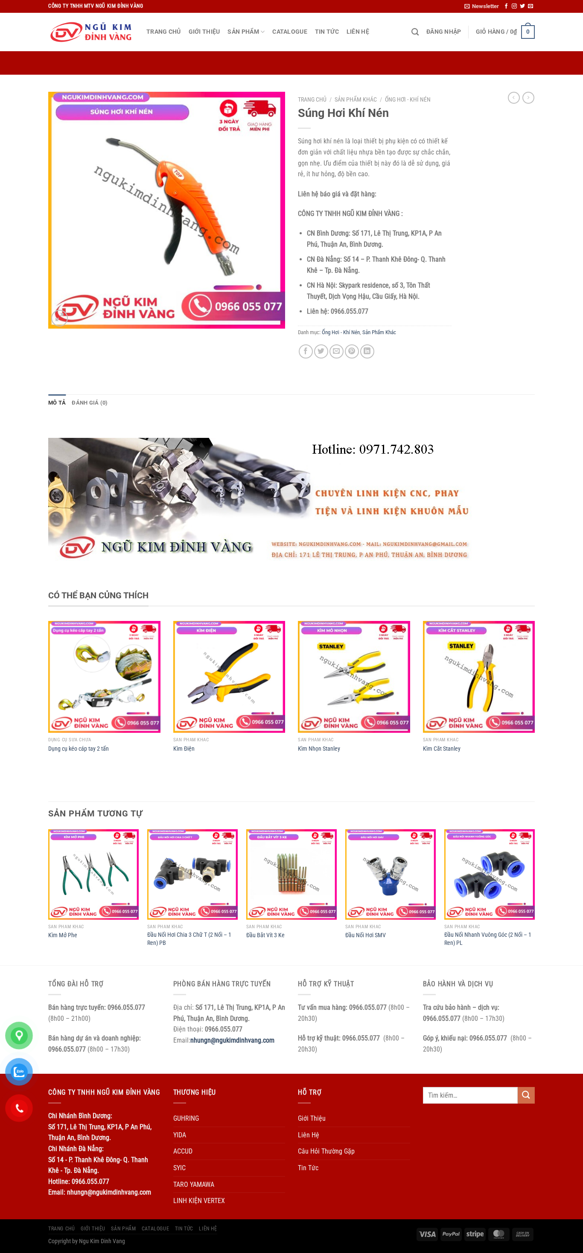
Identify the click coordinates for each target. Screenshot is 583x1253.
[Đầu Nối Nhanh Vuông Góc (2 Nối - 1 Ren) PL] (489, 874)
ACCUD (182, 1151)
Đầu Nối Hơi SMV (365, 935)
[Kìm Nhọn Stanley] (354, 677)
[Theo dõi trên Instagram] (514, 6)
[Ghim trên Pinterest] (352, 351)
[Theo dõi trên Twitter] (522, 6)
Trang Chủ (163, 31)
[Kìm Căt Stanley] (479, 677)
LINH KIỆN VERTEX (199, 1201)
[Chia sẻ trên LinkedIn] (367, 351)
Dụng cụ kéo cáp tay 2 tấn (78, 748)
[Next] (534, 896)
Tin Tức (327, 31)
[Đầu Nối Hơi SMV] (390, 874)
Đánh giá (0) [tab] (90, 402)
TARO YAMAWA (193, 1184)
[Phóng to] (59, 318)
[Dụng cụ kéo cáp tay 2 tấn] (104, 677)
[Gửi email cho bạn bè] (336, 351)
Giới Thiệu (204, 31)
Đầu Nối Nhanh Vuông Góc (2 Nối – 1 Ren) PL (487, 939)
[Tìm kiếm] (415, 32)
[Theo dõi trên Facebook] (506, 6)
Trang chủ (312, 99)
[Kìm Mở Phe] (93, 874)
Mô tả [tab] (57, 402)
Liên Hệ (358, 31)
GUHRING (186, 1118)
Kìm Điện (184, 748)
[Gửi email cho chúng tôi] (530, 6)
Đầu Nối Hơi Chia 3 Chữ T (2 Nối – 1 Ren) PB (189, 939)
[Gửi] (526, 1095)
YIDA (179, 1135)
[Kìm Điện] (229, 677)
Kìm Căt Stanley (442, 748)
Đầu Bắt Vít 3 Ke (265, 935)
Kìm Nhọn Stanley (319, 748)
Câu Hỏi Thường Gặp (326, 1151)
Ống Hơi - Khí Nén (408, 99)
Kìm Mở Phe (62, 935)
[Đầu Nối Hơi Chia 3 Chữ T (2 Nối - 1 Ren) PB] (192, 874)
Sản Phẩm (243, 31)
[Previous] (48, 896)
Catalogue (289, 31)
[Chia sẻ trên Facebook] (306, 351)
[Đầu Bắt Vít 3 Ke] (291, 874)
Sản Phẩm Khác (356, 99)
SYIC (179, 1168)
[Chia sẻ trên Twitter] (321, 351)
